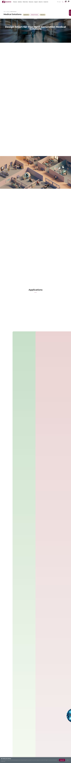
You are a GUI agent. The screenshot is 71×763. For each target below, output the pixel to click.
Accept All (62, 760)
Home (5, 11)
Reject (68, 760)
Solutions (8, 11)
